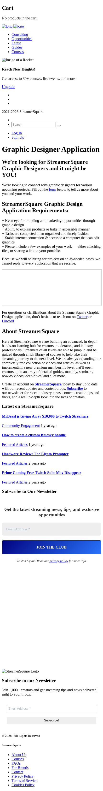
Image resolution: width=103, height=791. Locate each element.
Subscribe (75, 388)
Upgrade (8, 87)
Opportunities (21, 39)
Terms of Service (24, 781)
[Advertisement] (51, 617)
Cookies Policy (22, 785)
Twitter (82, 317)
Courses (17, 52)
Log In (16, 133)
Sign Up (17, 137)
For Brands (20, 768)
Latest (16, 43)
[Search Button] (59, 125)
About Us (18, 755)
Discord (8, 321)
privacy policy (59, 561)
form (52, 189)
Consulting (19, 34)
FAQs (16, 763)
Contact (17, 772)
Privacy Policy (22, 776)
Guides (16, 47)
